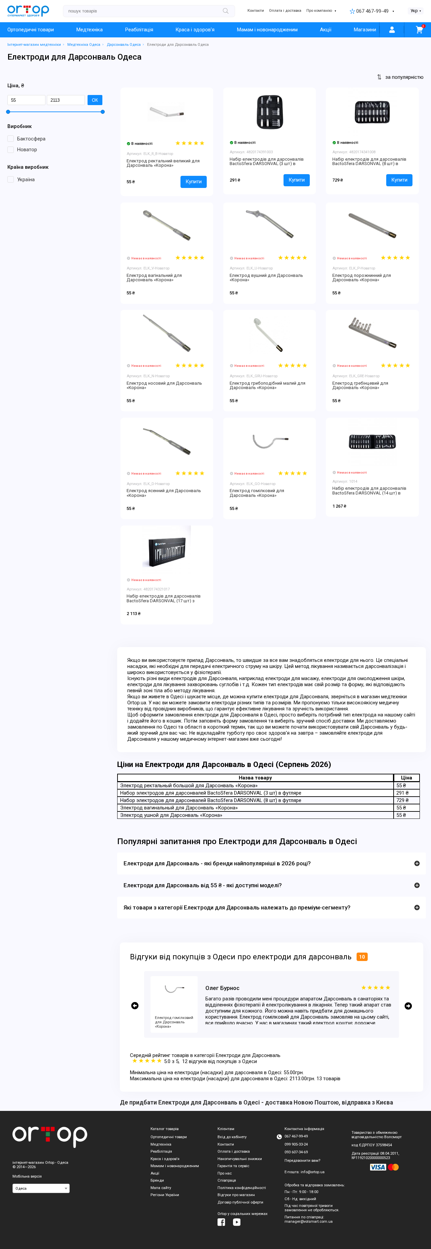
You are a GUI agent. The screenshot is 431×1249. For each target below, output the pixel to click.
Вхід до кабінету (232, 1137)
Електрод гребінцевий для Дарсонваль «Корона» (360, 385)
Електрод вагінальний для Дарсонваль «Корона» (154, 278)
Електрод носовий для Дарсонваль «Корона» (164, 385)
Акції (325, 30)
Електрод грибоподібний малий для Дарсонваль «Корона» (267, 385)
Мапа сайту (161, 1188)
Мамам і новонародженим (267, 30)
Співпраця (227, 1180)
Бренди (157, 1180)
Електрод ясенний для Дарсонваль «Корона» (164, 493)
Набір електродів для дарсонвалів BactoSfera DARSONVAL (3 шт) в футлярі (267, 164)
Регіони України (165, 1195)
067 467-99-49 (372, 11)
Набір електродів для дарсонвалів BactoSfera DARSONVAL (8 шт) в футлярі (369, 164)
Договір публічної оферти (240, 1202)
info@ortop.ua (313, 1172)
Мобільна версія (27, 1176)
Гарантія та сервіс (233, 1166)
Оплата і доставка (285, 10)
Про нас (225, 1173)
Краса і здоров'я (194, 30)
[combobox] (41, 1188)
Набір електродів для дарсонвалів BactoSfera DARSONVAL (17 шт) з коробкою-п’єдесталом (164, 601)
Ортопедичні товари (30, 30)
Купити (194, 182)
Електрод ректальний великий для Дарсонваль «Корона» (163, 163)
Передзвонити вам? (302, 1160)
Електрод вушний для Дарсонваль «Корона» (266, 278)
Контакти (255, 10)
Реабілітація (139, 30)
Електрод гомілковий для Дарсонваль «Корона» (257, 493)
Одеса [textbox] (21, 1188)
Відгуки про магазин (236, 1195)
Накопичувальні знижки (240, 1159)
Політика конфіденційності (242, 1188)
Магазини (365, 30)
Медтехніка (89, 30)
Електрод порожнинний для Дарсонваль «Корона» (361, 278)
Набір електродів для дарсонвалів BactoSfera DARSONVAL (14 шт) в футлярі (369, 493)
